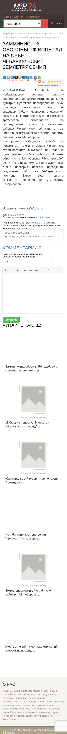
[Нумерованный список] (49, 270)
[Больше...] (56, 270)
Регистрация (33, 16)
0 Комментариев (17, 236)
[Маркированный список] (43, 270)
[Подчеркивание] (17, 270)
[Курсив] (11, 270)
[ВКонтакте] (4, 77)
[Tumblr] (27, 77)
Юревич (21, 214)
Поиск (57, 23)
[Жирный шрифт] (6, 270)
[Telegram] (31, 77)
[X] (16, 77)
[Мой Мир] (12, 77)
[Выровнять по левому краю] (25, 270)
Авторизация (12, 16)
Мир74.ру (8, 33)
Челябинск (23, 33)
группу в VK (37, 222)
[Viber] (35, 77)
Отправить (11, 319)
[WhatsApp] (39, 77)
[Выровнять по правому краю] (36, 270)
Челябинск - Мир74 (34, 729)
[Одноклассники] (8, 77)
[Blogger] (20, 77)
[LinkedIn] (24, 77)
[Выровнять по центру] (30, 270)
